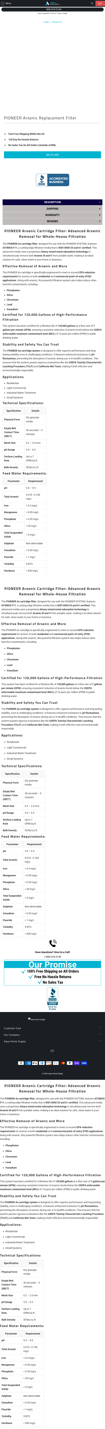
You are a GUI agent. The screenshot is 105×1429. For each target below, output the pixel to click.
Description (52, 202)
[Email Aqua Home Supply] (52, 1051)
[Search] (92, 3)
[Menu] (1, 3)
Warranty (52, 215)
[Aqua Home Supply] (52, 3)
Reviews (52, 221)
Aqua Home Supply (55, 1074)
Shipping (53, 208)
